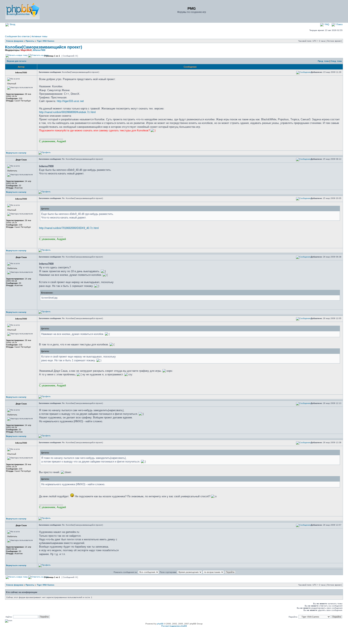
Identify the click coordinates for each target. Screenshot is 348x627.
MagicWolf (26, 50)
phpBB (160, 624)
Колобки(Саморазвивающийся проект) (43, 47)
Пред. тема (323, 61)
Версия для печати (16, 61)
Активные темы (39, 36)
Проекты (30, 41)
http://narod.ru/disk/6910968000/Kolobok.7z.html (67, 112)
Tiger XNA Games (45, 41)
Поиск (339, 24)
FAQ (326, 24)
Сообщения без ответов (17, 36)
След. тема (336, 61)
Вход (12, 24)
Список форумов (14, 41)
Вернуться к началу (16, 153)
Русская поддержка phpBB (174, 626)
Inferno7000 (39, 50)
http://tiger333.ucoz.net (70, 101)
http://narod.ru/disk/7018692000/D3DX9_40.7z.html (69, 228)
